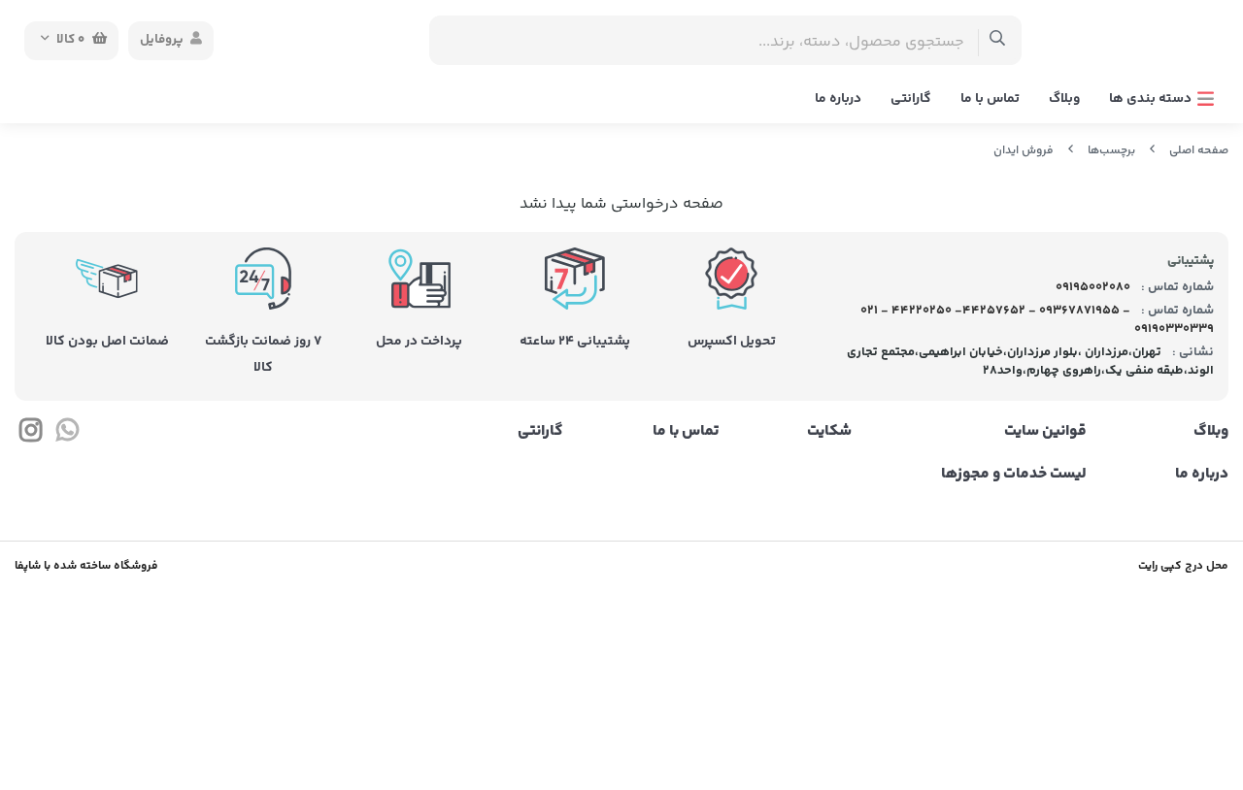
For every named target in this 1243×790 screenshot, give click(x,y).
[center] (998, 40)
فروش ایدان (1023, 151)
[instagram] (31, 434)
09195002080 (1091, 287)
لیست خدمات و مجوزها (1013, 474)
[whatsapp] (66, 434)
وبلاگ (1064, 99)
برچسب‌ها (1111, 151)
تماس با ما (990, 99)
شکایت (829, 432)
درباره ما (838, 99)
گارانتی (910, 99)
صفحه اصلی (1198, 151)
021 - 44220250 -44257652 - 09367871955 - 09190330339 (1037, 320)
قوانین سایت (1045, 432)
